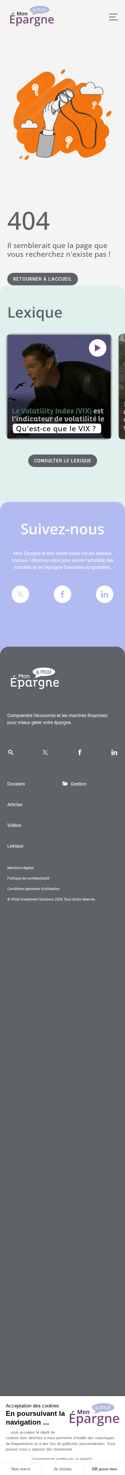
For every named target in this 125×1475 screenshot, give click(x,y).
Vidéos (14, 825)
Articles (14, 804)
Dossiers (16, 784)
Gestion (78, 784)
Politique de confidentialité (28, 878)
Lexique (15, 846)
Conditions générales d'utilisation (33, 889)
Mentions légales (20, 868)
